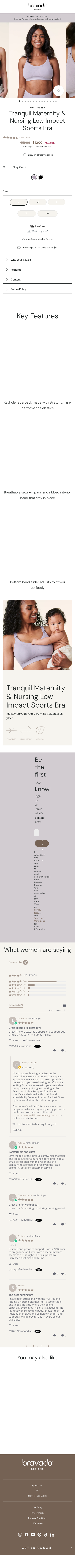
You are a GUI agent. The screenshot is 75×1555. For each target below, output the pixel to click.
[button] (15, 1040)
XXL (48, 213)
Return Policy (18, 289)
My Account (37, 1485)
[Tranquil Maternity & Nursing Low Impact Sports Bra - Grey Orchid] (12, 1430)
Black (40, 177)
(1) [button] (24, 991)
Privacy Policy (37, 1512)
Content (16, 279)
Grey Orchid (34, 177)
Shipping (27, 146)
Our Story (37, 1507)
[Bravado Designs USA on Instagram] (20, 1535)
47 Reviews (25, 137)
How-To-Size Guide (37, 1495)
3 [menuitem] (41, 1346)
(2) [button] (24, 988)
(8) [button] (24, 984)
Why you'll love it (21, 260)
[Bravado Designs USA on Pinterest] (39, 1535)
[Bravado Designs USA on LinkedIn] (52, 1535)
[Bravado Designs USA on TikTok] (46, 1535)
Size (5, 191)
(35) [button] (25, 981)
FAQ (37, 1490)
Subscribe (43, 843)
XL (26, 213)
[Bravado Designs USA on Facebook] (26, 1535)
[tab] (16, 1005)
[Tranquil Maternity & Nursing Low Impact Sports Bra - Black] (19, 1430)
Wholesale (38, 1523)
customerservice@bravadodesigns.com (35, 1115)
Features (16, 269)
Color (15, 167)
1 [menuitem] (33, 1346)
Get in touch (37, 1547)
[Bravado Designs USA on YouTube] (33, 1535)
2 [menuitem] (37, 1346)
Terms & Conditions (37, 1518)
